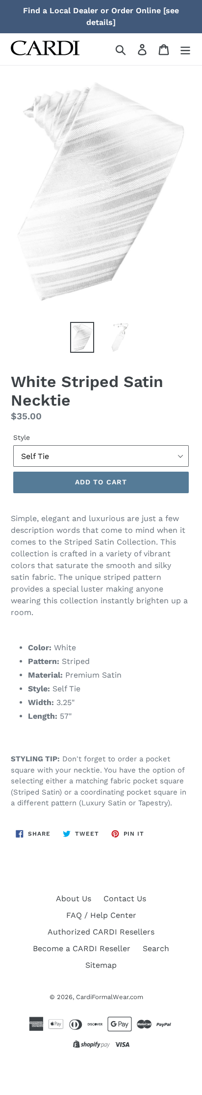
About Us (73, 898)
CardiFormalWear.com (109, 997)
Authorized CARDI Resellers (101, 931)
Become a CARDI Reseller (81, 948)
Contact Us (124, 898)
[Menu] (185, 49)
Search (156, 948)
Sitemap (101, 965)
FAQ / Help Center (101, 915)
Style (21, 437)
